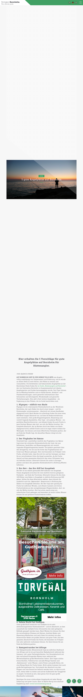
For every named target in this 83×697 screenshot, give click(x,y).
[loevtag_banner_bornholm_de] (42, 517)
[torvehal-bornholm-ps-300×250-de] (42, 600)
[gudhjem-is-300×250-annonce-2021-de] (42, 559)
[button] (73, 2)
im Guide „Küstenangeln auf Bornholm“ (52, 386)
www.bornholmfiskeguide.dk (40, 684)
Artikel (41, 176)
